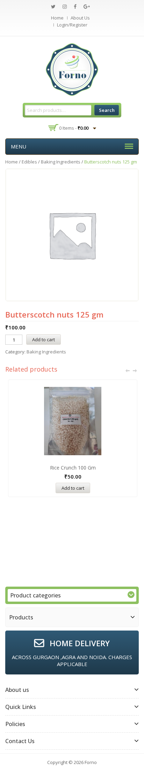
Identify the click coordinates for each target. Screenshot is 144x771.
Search (107, 110)
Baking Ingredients (60, 162)
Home (57, 18)
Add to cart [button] (73, 488)
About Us (80, 18)
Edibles (29, 162)
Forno (91, 762)
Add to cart (43, 339)
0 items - (73, 128)
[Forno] (72, 69)
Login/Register (72, 25)
